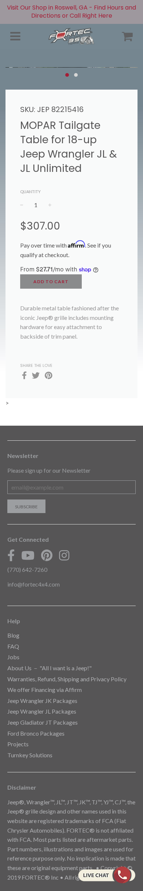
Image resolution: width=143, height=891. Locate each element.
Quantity (30, 191)
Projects (18, 743)
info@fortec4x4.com (33, 584)
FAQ (13, 646)
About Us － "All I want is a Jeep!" (49, 667)
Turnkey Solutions (29, 754)
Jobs (13, 656)
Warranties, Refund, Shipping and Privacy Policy (66, 678)
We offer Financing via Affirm (44, 689)
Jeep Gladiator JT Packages (42, 722)
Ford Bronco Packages (36, 733)
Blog (13, 635)
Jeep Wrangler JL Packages (41, 711)
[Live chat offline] (106, 875)
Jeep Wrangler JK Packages (42, 700)
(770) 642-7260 (27, 569)
